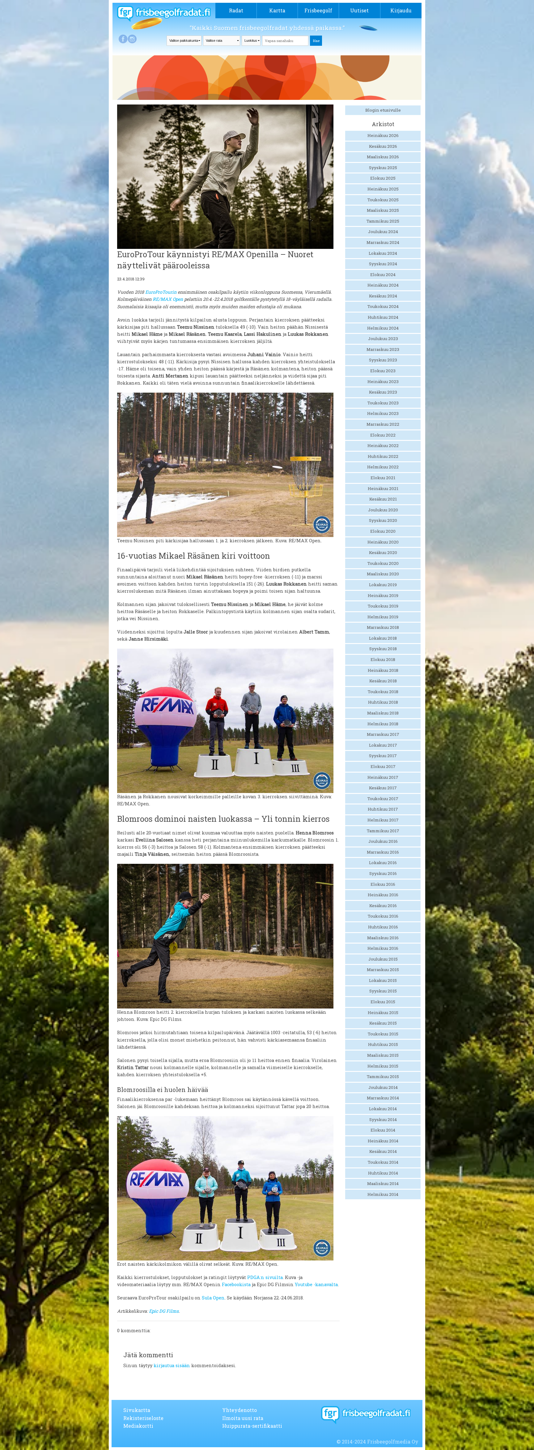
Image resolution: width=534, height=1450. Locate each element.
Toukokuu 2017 (382, 798)
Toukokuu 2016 (383, 916)
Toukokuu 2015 (383, 1034)
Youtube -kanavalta (316, 1284)
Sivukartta (136, 1410)
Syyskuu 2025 (383, 167)
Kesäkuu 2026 (383, 146)
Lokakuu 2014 (383, 1108)
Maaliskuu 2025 (383, 210)
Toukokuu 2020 (383, 563)
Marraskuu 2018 (383, 627)
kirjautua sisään (172, 1365)
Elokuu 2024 (383, 274)
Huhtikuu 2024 (383, 317)
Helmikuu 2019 (382, 617)
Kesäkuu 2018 (383, 681)
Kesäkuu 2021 (383, 499)
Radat (236, 10)
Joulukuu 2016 (383, 841)
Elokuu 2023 (383, 370)
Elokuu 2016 (383, 884)
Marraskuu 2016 (383, 852)
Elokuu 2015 (383, 1001)
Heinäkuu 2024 (383, 285)
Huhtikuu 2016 (383, 927)
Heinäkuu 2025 (383, 189)
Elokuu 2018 (383, 659)
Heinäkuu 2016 (383, 895)
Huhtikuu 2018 (383, 702)
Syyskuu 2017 (383, 755)
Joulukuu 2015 (383, 959)
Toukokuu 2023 (383, 403)
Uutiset (359, 10)
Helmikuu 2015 (382, 1066)
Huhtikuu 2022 (383, 456)
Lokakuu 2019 (383, 584)
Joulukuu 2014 (383, 1087)
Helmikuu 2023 (383, 413)
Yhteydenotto (239, 1410)
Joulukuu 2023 (383, 338)
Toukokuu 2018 (383, 691)
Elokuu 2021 (383, 477)
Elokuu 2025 (383, 178)
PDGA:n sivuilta (265, 1277)
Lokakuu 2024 (383, 253)
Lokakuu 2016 (383, 862)
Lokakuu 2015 (383, 980)
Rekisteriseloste (143, 1418)
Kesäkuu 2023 (383, 392)
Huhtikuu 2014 (383, 1173)
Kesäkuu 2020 (383, 552)
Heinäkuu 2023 (383, 381)
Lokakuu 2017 (383, 745)
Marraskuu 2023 (383, 349)
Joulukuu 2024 (383, 231)
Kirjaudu (401, 10)
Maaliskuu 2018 (383, 713)
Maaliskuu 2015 (383, 1055)
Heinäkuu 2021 (383, 488)
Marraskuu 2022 (383, 424)
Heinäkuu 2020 (383, 542)
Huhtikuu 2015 (383, 1044)
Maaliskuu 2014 (383, 1183)
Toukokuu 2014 (383, 1162)
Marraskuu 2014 (383, 1098)
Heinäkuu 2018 (383, 670)
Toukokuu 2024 (383, 306)
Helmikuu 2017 (383, 820)
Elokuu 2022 (383, 435)
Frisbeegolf (318, 10)
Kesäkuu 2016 (383, 905)
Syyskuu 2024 (383, 264)
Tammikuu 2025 (383, 221)
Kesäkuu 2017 (383, 788)
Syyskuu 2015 (383, 991)
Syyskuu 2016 (383, 873)
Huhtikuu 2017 (383, 809)
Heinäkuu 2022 (383, 445)
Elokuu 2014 (383, 1130)
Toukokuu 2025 (383, 200)
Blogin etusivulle (383, 110)
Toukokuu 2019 (383, 606)
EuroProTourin (160, 292)
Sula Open (213, 1298)
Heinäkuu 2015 (383, 1012)
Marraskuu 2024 (383, 242)
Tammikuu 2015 (383, 1076)
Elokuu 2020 (383, 531)
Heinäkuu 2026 (383, 135)
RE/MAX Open (168, 299)
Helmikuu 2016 (382, 948)
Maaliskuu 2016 (383, 937)
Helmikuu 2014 (382, 1194)
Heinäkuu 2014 (383, 1141)
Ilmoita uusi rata (242, 1418)
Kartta (277, 10)
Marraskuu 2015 (383, 969)
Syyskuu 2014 (383, 1119)
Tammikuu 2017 (383, 831)
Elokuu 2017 (383, 766)
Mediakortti (138, 1425)
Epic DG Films (164, 1311)
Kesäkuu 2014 (383, 1151)
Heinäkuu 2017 (382, 777)
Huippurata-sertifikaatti (252, 1425)
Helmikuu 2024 (383, 328)
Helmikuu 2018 (382, 724)
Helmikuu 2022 (383, 467)
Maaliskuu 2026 (383, 157)
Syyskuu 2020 (383, 520)
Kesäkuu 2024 (383, 296)
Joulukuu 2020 (383, 510)
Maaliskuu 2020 (383, 574)
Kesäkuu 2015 (383, 1023)
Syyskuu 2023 (383, 360)
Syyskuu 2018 (383, 648)
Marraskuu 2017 (383, 734)
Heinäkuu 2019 (383, 595)
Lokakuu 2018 (383, 638)
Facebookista (236, 1284)
